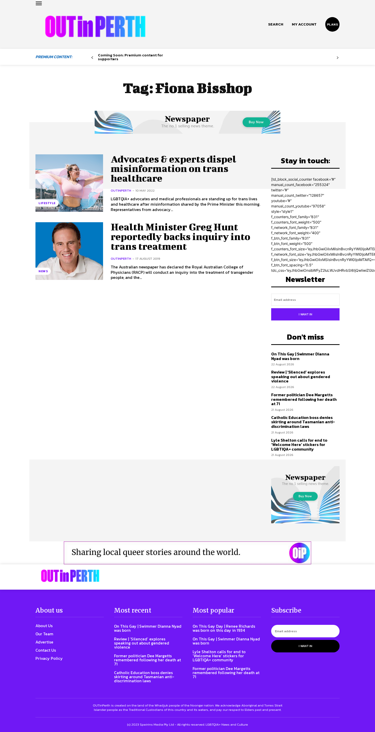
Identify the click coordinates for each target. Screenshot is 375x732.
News (43, 271)
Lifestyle (47, 203)
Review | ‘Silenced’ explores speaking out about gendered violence (300, 376)
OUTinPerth (121, 190)
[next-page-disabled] (337, 58)
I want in (305, 314)
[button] (275, 24)
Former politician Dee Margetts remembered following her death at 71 (304, 399)
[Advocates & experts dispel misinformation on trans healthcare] (69, 183)
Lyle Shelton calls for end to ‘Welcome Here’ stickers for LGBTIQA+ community (299, 444)
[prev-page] (92, 58)
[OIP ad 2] (187, 552)
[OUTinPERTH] (95, 26)
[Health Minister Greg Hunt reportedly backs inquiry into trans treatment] (69, 251)
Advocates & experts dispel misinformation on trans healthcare (173, 168)
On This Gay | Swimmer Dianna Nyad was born (300, 356)
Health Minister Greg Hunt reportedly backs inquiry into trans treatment (180, 236)
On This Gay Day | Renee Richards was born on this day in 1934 (224, 628)
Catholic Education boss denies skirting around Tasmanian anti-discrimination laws (303, 421)
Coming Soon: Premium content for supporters (130, 57)
